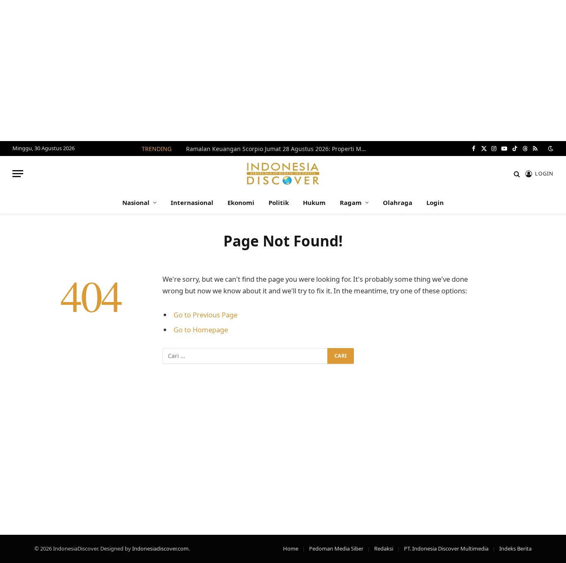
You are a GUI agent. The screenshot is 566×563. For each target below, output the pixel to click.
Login (435, 202)
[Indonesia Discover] (283, 173)
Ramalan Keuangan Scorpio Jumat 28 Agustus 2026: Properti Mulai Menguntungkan (279, 149)
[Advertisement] (283, 70)
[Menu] (17, 173)
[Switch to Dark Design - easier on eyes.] (550, 148)
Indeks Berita (515, 548)
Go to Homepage (201, 329)
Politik (278, 202)
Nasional (136, 202)
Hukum (314, 202)
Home (290, 548)
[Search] (517, 173)
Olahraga (397, 202)
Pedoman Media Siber (336, 548)
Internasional (192, 202)
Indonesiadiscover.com (160, 548)
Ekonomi (240, 202)
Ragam (351, 202)
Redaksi (383, 548)
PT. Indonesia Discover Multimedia (446, 548)
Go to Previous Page (205, 314)
